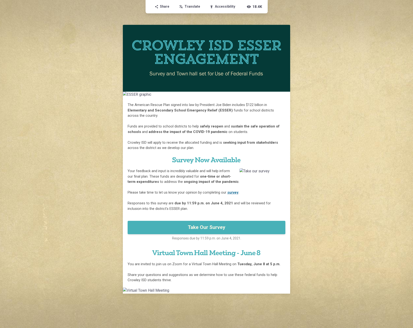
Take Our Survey (206, 227)
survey (233, 192)
